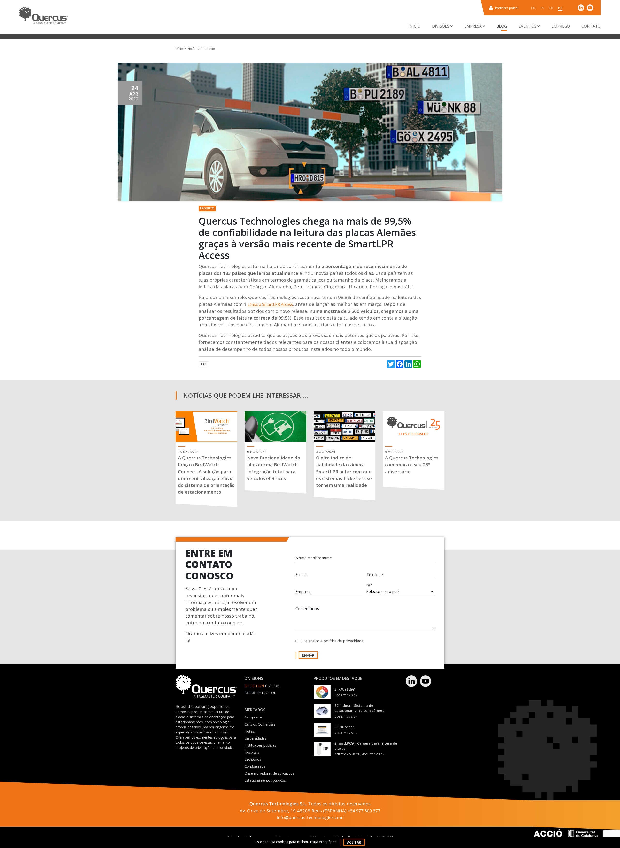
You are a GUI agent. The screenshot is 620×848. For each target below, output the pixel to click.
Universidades (255, 738)
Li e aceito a (332, 640)
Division (262, 685)
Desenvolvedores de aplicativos (269, 773)
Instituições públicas (260, 745)
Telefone (374, 574)
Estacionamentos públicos (265, 780)
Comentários (307, 608)
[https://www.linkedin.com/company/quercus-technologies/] (581, 7)
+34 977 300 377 (364, 811)
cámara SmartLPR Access (270, 304)
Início (414, 26)
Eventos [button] (528, 26)
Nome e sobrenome (313, 557)
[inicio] (43, 15)
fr (551, 8)
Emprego (560, 26)
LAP (203, 364)
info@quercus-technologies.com (310, 817)
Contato (591, 26)
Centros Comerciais (260, 724)
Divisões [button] (441, 26)
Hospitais (252, 752)
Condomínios (255, 766)
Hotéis (250, 731)
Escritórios (253, 759)
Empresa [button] (473, 26)
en (533, 8)
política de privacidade (344, 640)
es (542, 8)
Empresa (303, 591)
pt (560, 8)
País (369, 585)
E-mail (301, 574)
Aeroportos (254, 717)
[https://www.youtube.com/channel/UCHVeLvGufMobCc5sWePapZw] (590, 7)
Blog (502, 26)
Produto (209, 49)
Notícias (193, 49)
